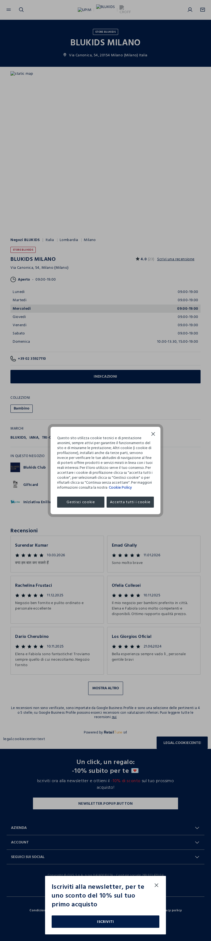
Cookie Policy (120, 487)
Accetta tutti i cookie (130, 502)
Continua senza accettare (153, 434)
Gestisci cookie (80, 502)
